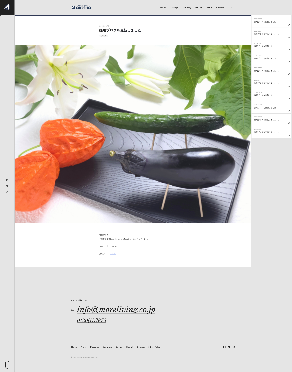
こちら (113, 253)
